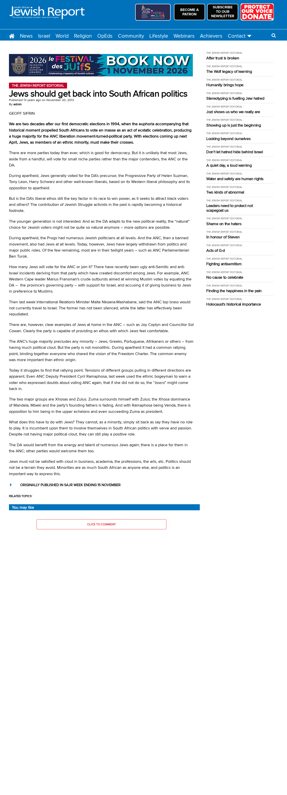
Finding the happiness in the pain (234, 291)
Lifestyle (158, 35)
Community (131, 35)
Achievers (211, 35)
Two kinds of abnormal (225, 192)
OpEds (105, 35)
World (62, 35)
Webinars (184, 35)
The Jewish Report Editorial (224, 53)
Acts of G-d (215, 250)
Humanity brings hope (225, 85)
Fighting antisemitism (223, 264)
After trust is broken (222, 58)
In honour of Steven (222, 237)
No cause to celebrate (224, 277)
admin (17, 104)
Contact (237, 35)
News (26, 35)
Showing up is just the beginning (233, 125)
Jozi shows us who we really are (233, 112)
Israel (44, 35)
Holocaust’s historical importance (233, 304)
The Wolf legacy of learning (229, 71)
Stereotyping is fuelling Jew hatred (235, 98)
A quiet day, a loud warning (229, 165)
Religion (83, 35)
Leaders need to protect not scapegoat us (229, 208)
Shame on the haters (223, 224)
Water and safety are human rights (234, 179)
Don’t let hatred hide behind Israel (234, 152)
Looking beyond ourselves (228, 138)
